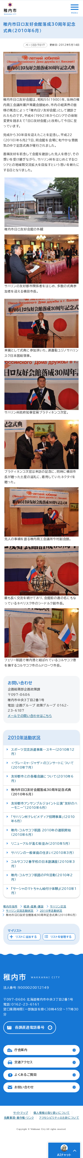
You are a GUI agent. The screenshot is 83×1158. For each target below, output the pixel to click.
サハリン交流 (58, 906)
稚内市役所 (10, 906)
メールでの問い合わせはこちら (30, 715)
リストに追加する (26, 936)
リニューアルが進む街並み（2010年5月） (40, 843)
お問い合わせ (24, 1087)
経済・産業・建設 (34, 906)
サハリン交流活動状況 (19, 910)
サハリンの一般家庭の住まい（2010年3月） (42, 852)
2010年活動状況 (24, 738)
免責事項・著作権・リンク (19, 1117)
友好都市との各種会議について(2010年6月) (42, 778)
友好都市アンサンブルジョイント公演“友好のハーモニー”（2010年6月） (44, 805)
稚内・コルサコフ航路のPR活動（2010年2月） (42, 877)
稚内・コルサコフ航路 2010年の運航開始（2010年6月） (41, 832)
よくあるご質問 (25, 1074)
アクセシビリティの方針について (59, 1117)
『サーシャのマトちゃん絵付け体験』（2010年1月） (44, 891)
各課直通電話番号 (29, 1027)
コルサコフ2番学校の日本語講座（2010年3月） (43, 864)
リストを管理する (61, 936)
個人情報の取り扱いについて (51, 1112)
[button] (74, 7)
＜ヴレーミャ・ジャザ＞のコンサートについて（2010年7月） (42, 765)
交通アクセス (23, 1062)
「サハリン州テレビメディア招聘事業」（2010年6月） (43, 819)
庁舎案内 (20, 1049)
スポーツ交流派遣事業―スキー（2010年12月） (42, 752)
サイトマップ (20, 1112)
